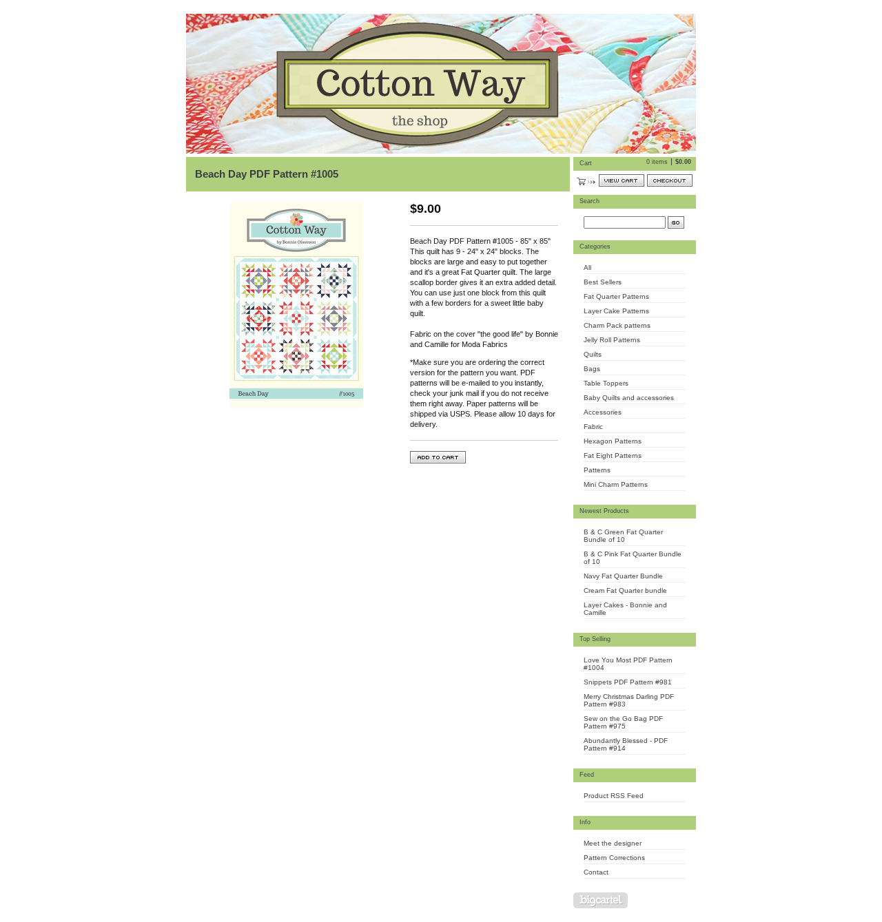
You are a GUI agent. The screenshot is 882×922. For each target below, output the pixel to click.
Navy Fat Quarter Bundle (623, 576)
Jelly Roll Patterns (612, 340)
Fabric (593, 426)
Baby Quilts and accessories (629, 397)
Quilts (593, 354)
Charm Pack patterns (617, 325)
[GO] (676, 222)
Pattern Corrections (614, 857)
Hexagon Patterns (613, 441)
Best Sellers (603, 282)
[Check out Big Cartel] (600, 900)
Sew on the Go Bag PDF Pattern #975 (623, 722)
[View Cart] (621, 180)
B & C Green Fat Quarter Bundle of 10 (623, 535)
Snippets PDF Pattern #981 (628, 682)
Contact (596, 872)
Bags (592, 369)
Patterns (597, 470)
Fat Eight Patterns (613, 455)
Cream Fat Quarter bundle (625, 590)
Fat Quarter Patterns (616, 296)
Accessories (603, 412)
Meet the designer (613, 843)
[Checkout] (670, 180)
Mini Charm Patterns (616, 484)
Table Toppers (606, 383)
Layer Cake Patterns (616, 311)
